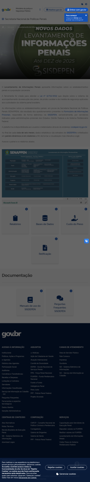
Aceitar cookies (77, 467)
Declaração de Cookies (27, 477)
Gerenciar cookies (68, 473)
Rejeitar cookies (55, 467)
